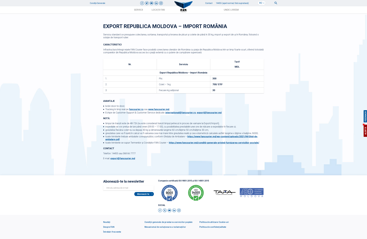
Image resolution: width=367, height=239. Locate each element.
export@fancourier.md (209, 112)
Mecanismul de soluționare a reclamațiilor (165, 227)
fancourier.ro (136, 109)
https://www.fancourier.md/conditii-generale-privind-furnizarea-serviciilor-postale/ (214, 142)
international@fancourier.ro (180, 112)
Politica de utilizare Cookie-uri (214, 222)
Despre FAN (108, 227)
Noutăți (106, 222)
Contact (208, 3)
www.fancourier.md (158, 109)
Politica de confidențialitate (212, 227)
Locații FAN (158, 9)
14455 (219, 3)
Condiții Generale (97, 3)
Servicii (138, 9)
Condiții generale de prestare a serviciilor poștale (169, 222)
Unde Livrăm (231, 9)
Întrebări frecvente (112, 232)
